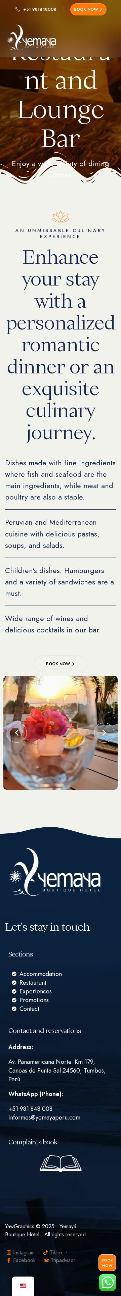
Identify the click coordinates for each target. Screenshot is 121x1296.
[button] (17, 733)
